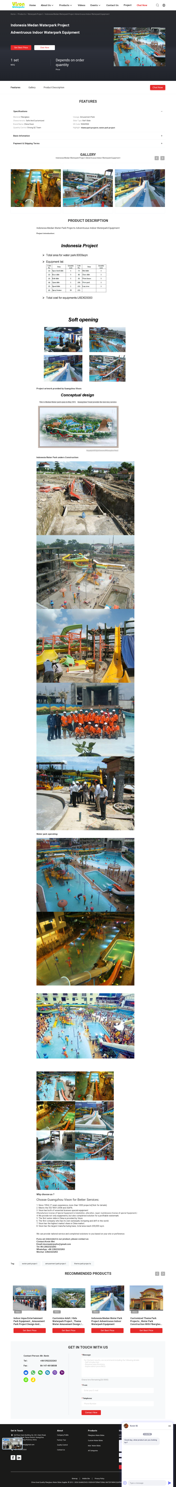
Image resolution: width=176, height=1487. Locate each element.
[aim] (33, 1380)
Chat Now (44, 47)
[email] (26, 1372)
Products (22, 14)
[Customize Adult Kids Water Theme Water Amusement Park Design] (36, 188)
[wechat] (40, 1372)
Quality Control (62, 1445)
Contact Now (91, 1412)
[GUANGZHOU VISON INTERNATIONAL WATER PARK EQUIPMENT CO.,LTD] (18, 5)
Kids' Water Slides (94, 1446)
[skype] (47, 1372)
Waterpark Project (35, 14)
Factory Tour (61, 1440)
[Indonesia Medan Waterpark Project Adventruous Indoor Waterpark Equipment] (139, 47)
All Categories (93, 1451)
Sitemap (74, 1478)
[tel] (40, 1380)
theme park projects (82, 1264)
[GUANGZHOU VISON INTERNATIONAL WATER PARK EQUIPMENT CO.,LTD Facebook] (13, 1457)
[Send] (169, 1483)
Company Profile (62, 1435)
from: (85, 1385)
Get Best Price (21, 47)
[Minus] (169, 1425)
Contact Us (61, 1450)
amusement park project (55, 1264)
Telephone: (87, 1398)
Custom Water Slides (95, 1440)
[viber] (54, 1372)
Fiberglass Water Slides (96, 1435)
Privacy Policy (99, 1478)
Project (128, 5)
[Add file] (125, 1483)
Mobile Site (86, 1478)
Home (13, 14)
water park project (29, 1264)
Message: (87, 1355)
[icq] (26, 1380)
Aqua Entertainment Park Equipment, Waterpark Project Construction (68, 1321)
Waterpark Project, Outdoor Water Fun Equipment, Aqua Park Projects (106, 1321)
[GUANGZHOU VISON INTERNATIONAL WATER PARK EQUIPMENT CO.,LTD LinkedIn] (19, 1457)
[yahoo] (62, 1372)
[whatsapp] (33, 1372)
